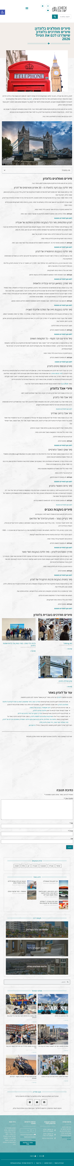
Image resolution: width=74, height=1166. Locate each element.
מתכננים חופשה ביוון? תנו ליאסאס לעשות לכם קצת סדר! (53, 1046)
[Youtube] (48, 10)
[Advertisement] (37, 764)
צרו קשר (38, 1163)
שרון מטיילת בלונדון (65, 681)
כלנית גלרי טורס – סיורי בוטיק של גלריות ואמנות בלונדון (19, 644)
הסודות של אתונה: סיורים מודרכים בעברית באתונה (54, 1076)
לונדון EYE (43, 722)
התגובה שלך (68, 798)
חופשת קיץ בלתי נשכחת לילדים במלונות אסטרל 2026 (17, 882)
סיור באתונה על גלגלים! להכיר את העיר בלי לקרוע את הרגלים (21, 1016)
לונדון (30, 99)
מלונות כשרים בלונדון (39, 710)
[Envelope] (37, 1102)
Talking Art (67, 643)
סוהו (31, 708)
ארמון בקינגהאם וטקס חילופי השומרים (31, 719)
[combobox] (65, 17)
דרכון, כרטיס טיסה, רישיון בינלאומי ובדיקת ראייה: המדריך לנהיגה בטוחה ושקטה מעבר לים (48, 893)
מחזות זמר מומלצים (50, 719)
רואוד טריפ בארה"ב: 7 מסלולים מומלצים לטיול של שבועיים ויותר (49, 902)
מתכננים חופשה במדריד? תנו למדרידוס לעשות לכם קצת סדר (21, 1047)
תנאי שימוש (48, 1163)
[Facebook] (42, 6)
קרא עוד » (69, 649)
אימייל (70, 831)
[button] (2, 12)
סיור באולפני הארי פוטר (61, 722)
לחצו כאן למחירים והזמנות (64, 409)
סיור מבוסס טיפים (56, 373)
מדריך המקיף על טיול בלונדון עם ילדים (30, 713)
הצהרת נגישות (59, 1163)
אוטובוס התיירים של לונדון (11, 719)
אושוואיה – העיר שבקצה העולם (17, 891)
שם (71, 823)
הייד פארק (50, 722)
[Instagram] (48, 6)
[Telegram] (30, 1102)
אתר (71, 838)
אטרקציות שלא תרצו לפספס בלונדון (41, 716)
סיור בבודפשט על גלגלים (61, 1016)
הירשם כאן (32, 725)
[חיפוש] (55, 17)
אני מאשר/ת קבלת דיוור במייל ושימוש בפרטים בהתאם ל (28, 1137)
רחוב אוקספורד (46, 708)
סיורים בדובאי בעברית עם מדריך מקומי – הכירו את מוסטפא (23, 1077)
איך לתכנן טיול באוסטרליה (50, 881)
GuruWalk (64, 384)
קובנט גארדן (37, 708)
